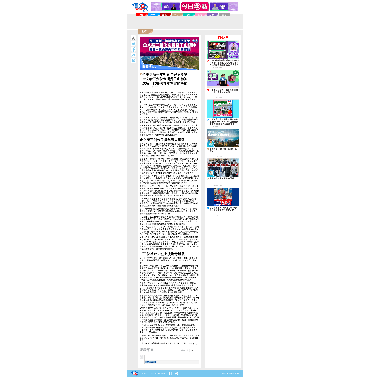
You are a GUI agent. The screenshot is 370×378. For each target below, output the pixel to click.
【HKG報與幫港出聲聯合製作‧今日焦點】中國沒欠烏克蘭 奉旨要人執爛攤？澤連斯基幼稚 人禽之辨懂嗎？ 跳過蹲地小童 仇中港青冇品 (224, 65)
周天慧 (220, 67)
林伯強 (220, 185)
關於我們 (145, 373)
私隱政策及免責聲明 (158, 373)
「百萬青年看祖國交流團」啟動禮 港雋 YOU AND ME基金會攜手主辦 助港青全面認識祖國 (224, 121)
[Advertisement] (185, 22)
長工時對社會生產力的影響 (222, 178)
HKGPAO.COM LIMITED (231, 373)
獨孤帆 (156, 86)
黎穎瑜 (220, 156)
